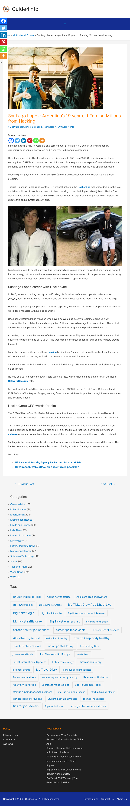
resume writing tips (24, 684)
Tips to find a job (54, 706)
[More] (42, 140)
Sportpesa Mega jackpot (55, 684)
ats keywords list (23, 604)
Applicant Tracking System (91, 596)
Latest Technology (63, 662)
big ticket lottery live (51, 613)
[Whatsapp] (36, 140)
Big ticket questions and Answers (86, 613)
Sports (13, 561)
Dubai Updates (18, 509)
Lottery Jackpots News (22, 546)
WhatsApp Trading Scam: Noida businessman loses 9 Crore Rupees (63, 761)
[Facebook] (11, 140)
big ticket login (23, 613)
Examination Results (21, 519)
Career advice (17, 504)
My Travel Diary (46, 669)
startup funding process (71, 692)
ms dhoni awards (21, 669)
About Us (8, 743)
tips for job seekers (26, 706)
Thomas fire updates (93, 698)
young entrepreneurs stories (88, 706)
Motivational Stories (20, 126)
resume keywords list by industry (60, 677)
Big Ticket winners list (64, 621)
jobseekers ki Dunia (23, 654)
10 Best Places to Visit (27, 596)
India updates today (60, 646)
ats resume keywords (50, 604)
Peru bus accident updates (77, 669)
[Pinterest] (29, 140)
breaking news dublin (97, 621)
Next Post (108, 483)
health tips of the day (57, 638)
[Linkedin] (23, 140)
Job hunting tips (89, 646)
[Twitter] (17, 140)
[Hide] (1, 62)
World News (16, 572)
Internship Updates (20, 535)
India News (16, 530)
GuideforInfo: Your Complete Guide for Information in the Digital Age (64, 739)
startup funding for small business (32, 691)
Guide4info (25, 9)
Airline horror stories (59, 596)
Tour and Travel (18, 566)
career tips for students (70, 630)
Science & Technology (44, 126)
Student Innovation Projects (62, 698)
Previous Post (24, 483)
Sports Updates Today (88, 684)
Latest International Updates (29, 662)
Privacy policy (10, 735)
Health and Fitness (20, 525)
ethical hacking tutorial (26, 638)
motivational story (90, 662)
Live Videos (16, 540)
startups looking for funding (27, 698)
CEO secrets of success (105, 630)
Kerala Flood (83, 654)
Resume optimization (96, 677)
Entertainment (18, 514)
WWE (13, 577)
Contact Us (9, 739)
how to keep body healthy (91, 638)
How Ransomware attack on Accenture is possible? (47, 466)
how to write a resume (27, 646)
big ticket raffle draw (27, 621)
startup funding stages (103, 692)
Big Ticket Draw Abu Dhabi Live (89, 604)
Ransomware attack (24, 677)
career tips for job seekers (31, 630)
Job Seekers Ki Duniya (54, 654)
